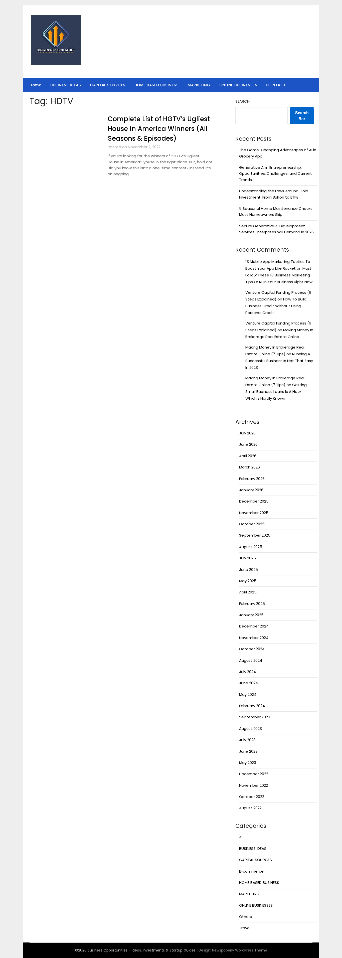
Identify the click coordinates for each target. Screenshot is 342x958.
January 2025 (251, 614)
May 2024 (247, 694)
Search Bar (302, 115)
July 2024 (247, 671)
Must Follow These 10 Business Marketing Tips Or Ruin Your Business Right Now (278, 275)
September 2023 (254, 717)
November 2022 (253, 785)
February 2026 (252, 478)
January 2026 (251, 490)
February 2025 (252, 603)
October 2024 (252, 649)
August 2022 (250, 808)
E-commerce (251, 871)
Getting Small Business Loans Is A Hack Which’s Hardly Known (276, 391)
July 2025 (247, 558)
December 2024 (254, 626)
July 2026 (247, 433)
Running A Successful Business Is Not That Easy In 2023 (279, 360)
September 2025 (254, 535)
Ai (240, 837)
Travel (244, 927)
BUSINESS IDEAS (65, 85)
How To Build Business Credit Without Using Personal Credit (275, 305)
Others (245, 916)
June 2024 (248, 683)
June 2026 (248, 444)
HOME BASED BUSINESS (156, 85)
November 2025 (253, 512)
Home (35, 85)
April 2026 (247, 455)
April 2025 (248, 592)
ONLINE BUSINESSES (238, 85)
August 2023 (250, 728)
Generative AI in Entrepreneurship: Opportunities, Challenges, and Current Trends (275, 173)
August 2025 (250, 546)
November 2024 (253, 637)
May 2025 (247, 580)
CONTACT (276, 85)
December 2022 (253, 773)
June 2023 (248, 751)
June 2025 (248, 569)
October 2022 (251, 796)
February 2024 (252, 705)
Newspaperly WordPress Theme (239, 950)
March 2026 (249, 467)
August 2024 (250, 660)
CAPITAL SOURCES (107, 85)
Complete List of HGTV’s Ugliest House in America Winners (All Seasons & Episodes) (159, 128)
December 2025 (254, 501)
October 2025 (252, 524)
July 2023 (247, 739)
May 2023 (247, 762)
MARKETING (199, 85)
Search (242, 101)
